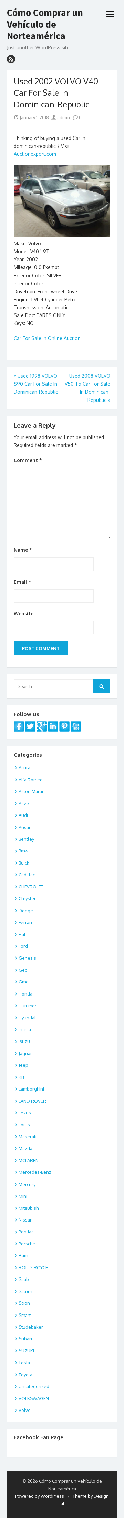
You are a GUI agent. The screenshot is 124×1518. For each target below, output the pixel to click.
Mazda (25, 1148)
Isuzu (24, 1041)
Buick (24, 863)
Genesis (27, 958)
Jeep (23, 1065)
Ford (23, 946)
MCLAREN (29, 1160)
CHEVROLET (31, 886)
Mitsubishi (29, 1208)
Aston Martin (32, 791)
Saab (24, 1279)
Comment (28, 460)
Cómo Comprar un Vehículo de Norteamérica (45, 24)
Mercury (27, 1184)
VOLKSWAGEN (34, 1398)
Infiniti (25, 1029)
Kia (22, 1077)
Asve (24, 803)
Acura (24, 767)
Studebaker (31, 1327)
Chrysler (27, 898)
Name (23, 550)
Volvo (25, 1410)
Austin (25, 827)
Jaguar (25, 1053)
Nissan (26, 1220)
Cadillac (27, 874)
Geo (23, 970)
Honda (25, 994)
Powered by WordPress (39, 1496)
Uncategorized (34, 1386)
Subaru (26, 1338)
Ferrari (25, 922)
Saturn (25, 1291)
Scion (24, 1303)
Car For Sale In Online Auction (47, 338)
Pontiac (26, 1231)
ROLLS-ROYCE (33, 1267)
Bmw (23, 851)
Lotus (24, 1125)
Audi (23, 815)
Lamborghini (31, 1089)
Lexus (25, 1112)
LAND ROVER (32, 1101)
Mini (23, 1196)
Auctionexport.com (35, 154)
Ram (23, 1255)
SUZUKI (26, 1351)
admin (63, 117)
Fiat (22, 934)
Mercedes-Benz (35, 1172)
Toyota (25, 1374)
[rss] (11, 59)
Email (22, 582)
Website (23, 613)
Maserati (28, 1136)
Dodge (26, 910)
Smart (25, 1315)
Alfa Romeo (31, 779)
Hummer (28, 1005)
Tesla (24, 1362)
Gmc (23, 981)
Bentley (26, 839)
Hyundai (27, 1017)
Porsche (27, 1243)
